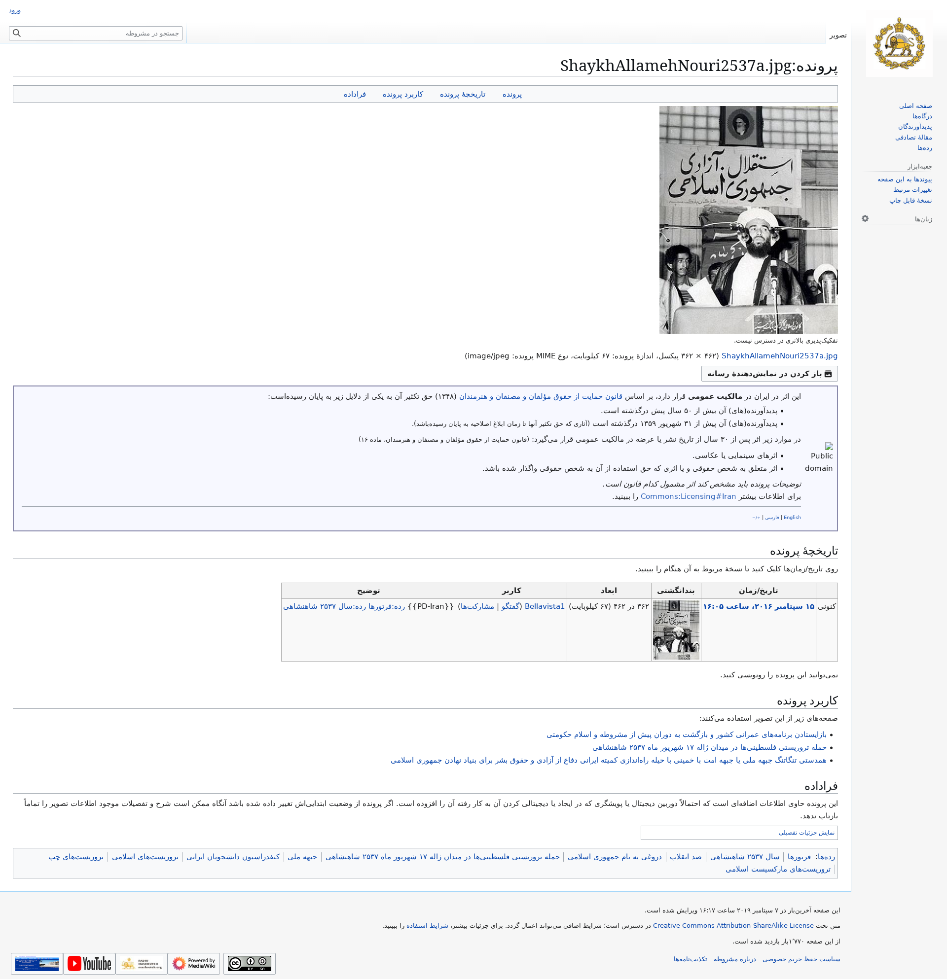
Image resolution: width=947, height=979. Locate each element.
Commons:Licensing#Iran (688, 496)
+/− (756, 517)
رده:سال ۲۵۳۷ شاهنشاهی (324, 606)
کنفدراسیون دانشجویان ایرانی (233, 856)
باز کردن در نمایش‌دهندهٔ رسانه (764, 373)
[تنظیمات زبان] (865, 218)
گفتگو (510, 606)
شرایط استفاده (427, 925)
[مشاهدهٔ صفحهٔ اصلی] (899, 43)
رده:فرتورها (386, 606)
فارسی (772, 517)
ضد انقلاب (686, 856)
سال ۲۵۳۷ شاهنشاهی (745, 856)
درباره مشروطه (735, 959)
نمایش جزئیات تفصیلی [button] (807, 832)
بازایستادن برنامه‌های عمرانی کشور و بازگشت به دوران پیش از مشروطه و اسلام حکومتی (686, 734)
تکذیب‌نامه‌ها (690, 959)
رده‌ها (826, 856)
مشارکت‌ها (477, 606)
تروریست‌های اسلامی (145, 856)
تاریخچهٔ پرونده (462, 94)
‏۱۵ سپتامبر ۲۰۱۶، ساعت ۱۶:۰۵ (758, 606)
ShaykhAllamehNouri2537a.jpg (780, 355)
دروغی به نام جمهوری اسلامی (615, 856)
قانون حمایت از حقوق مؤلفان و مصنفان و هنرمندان (540, 396)
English (792, 517)
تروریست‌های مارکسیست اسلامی (778, 869)
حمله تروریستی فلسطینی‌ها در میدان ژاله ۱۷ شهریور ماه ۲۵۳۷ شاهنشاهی (709, 747)
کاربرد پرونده (403, 94)
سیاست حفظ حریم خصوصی (801, 959)
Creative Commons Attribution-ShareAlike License (733, 925)
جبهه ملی (302, 856)
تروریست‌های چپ (76, 856)
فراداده (355, 94)
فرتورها (799, 856)
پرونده (512, 94)
